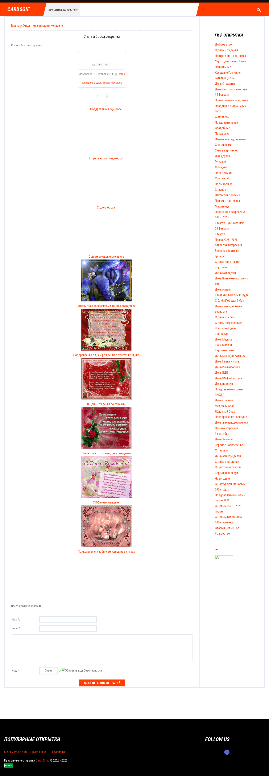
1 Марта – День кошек (229, 223)
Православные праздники (231, 100)
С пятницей (222, 178)
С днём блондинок (227, 462)
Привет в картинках (227, 201)
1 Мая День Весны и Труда (232, 295)
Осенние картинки (226, 428)
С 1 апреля (221, 450)
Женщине (57, 25)
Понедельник (223, 173)
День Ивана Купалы (227, 361)
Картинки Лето (224, 350)
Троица (219, 256)
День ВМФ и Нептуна (228, 378)
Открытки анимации (36, 25)
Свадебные (222, 128)
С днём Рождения (226, 50)
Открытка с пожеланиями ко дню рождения (106, 306)
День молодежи (225, 273)
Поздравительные (227, 122)
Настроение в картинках (230, 56)
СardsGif (18, 9)
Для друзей (222, 156)
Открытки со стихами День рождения (106, 453)
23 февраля (222, 228)
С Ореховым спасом (228, 467)
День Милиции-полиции (230, 356)
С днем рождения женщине (106, 256)
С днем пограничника (228, 323)
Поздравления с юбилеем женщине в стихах (106, 551)
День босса (103, 82)
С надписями (223, 145)
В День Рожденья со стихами (106, 404)
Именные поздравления (230, 139)
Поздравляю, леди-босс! (106, 109)
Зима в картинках (226, 150)
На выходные (223, 184)
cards (122, 74)
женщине (116, 82)
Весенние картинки (227, 251)
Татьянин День (224, 78)
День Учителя (224, 439)
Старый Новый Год (227, 528)
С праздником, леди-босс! (106, 158)
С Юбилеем (222, 117)
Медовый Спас (224, 406)
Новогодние (223, 478)
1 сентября (222, 434)
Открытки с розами (227, 195)
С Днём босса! (106, 207)
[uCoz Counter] (224, 561)
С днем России (224, 317)
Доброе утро (223, 44)
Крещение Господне (228, 72)
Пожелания (222, 134)
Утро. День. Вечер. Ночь (230, 61)
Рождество (222, 533)
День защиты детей (228, 456)
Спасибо (220, 190)
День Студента (225, 84)
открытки (88, 82)
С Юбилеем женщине (106, 502)
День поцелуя (224, 384)
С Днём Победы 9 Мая (229, 301)
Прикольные (223, 67)
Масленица (222, 206)
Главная (16, 25)
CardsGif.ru (42, 760)
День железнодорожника (231, 422)
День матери (223, 289)
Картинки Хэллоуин (227, 473)
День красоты (224, 400)
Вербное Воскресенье (229, 445)
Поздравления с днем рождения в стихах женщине (106, 355)
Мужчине (221, 161)
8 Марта (220, 234)
